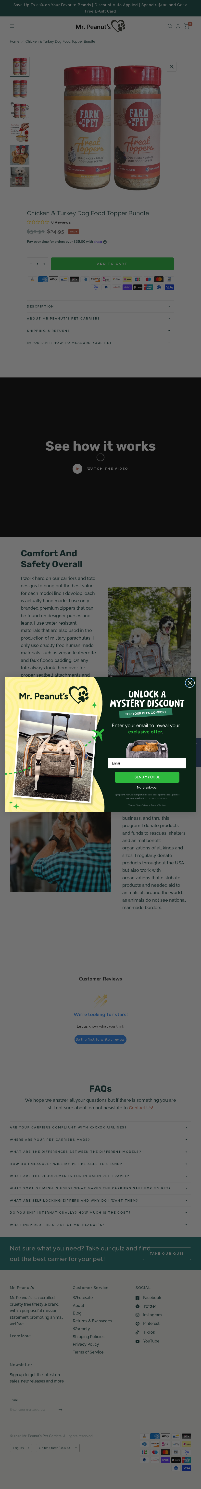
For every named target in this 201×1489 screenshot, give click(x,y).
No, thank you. (147, 787)
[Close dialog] (190, 683)
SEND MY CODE (147, 777)
